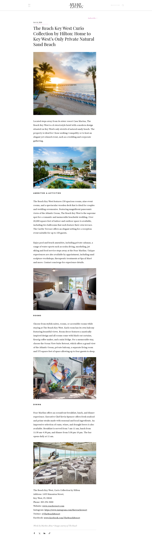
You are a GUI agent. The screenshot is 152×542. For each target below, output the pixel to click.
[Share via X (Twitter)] (39, 533)
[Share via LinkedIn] (44, 533)
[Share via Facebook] (34, 533)
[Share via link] (49, 533)
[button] (29, 5)
